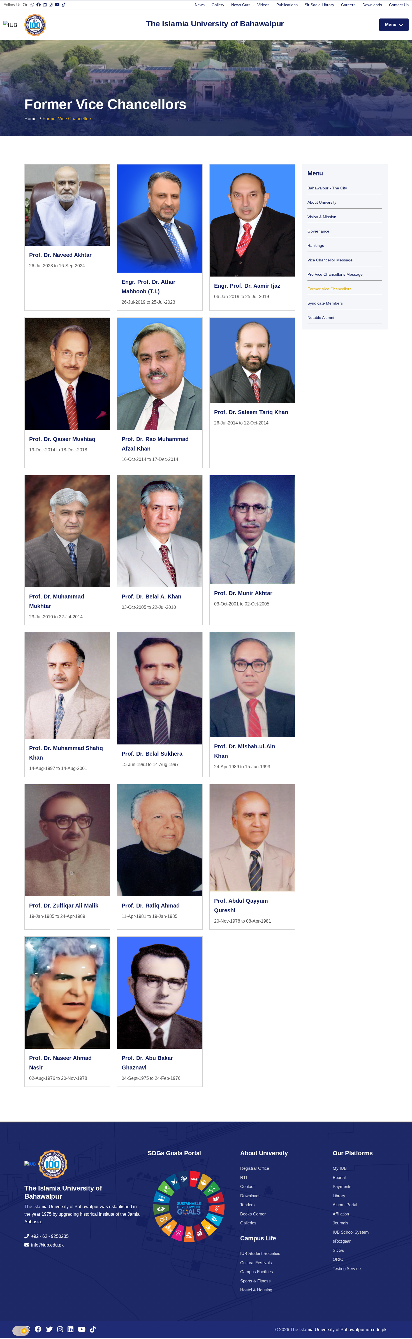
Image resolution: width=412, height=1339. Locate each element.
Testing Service (347, 1268)
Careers (348, 5)
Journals (340, 1222)
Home (30, 118)
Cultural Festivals (256, 1262)
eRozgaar (342, 1241)
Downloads (372, 5)
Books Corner (253, 1214)
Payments (342, 1186)
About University (321, 202)
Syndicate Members (325, 303)
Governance (318, 231)
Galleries (248, 1222)
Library (339, 1195)
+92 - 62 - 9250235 (49, 1236)
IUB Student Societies (260, 1253)
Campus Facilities (256, 1271)
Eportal (339, 1177)
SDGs (338, 1250)
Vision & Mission (321, 217)
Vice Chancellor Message (330, 260)
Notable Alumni (320, 317)
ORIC (338, 1259)
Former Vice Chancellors (329, 289)
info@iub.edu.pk (46, 1245)
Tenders (247, 1204)
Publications (287, 5)
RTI (243, 1177)
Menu (391, 24)
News (200, 5)
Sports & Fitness (255, 1280)
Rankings (315, 245)
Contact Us (399, 5)
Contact (247, 1186)
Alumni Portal (345, 1204)
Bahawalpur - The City (327, 188)
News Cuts (240, 5)
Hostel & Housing (256, 1289)
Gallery (218, 5)
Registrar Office (254, 1168)
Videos (263, 5)
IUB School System (351, 1232)
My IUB (340, 1168)
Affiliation (341, 1214)
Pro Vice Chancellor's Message (335, 274)
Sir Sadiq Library (319, 5)
